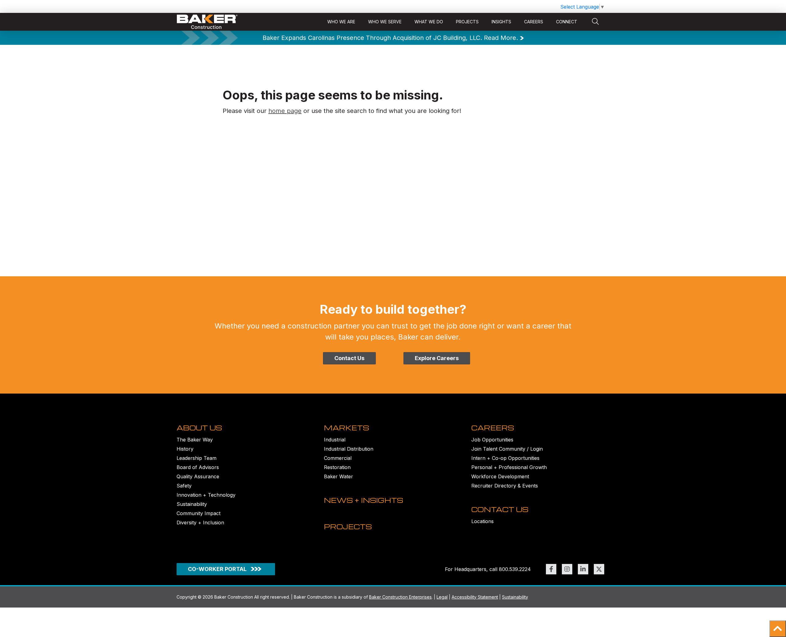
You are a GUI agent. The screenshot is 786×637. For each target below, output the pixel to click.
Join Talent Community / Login (507, 449)
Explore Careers (437, 358)
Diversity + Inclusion (200, 522)
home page (285, 111)
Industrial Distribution (348, 449)
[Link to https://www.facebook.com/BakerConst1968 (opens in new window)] (551, 569)
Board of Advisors (198, 467)
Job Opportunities (492, 440)
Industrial (334, 440)
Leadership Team (196, 458)
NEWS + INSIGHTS (363, 500)
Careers (533, 21)
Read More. (501, 37)
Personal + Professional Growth (509, 467)
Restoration (337, 467)
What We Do (428, 21)
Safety (184, 486)
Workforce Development (500, 476)
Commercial (338, 458)
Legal (442, 597)
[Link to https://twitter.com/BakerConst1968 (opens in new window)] (599, 569)
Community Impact (198, 513)
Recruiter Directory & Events (504, 486)
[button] (777, 628)
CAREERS (492, 427)
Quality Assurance (198, 476)
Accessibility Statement (475, 597)
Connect (566, 21)
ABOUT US (199, 427)
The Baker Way (195, 440)
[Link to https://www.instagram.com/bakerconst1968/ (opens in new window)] (567, 569)
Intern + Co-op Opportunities (505, 458)
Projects (467, 21)
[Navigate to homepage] (207, 22)
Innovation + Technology (206, 495)
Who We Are (341, 21)
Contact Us (349, 358)
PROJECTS (348, 526)
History (185, 449)
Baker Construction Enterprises (400, 597)
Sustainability (192, 504)
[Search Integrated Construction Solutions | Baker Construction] (595, 22)
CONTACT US (499, 509)
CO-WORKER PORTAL (217, 569)
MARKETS (346, 427)
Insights (501, 21)
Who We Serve (385, 21)
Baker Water (338, 476)
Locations (482, 521)
